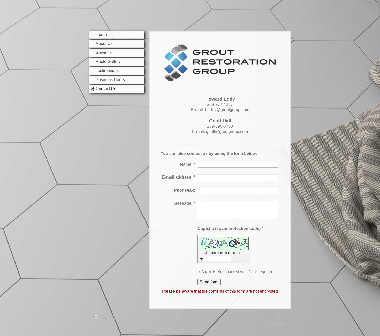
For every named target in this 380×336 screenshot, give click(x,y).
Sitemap (119, 317)
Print (104, 317)
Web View (276, 323)
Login (280, 317)
